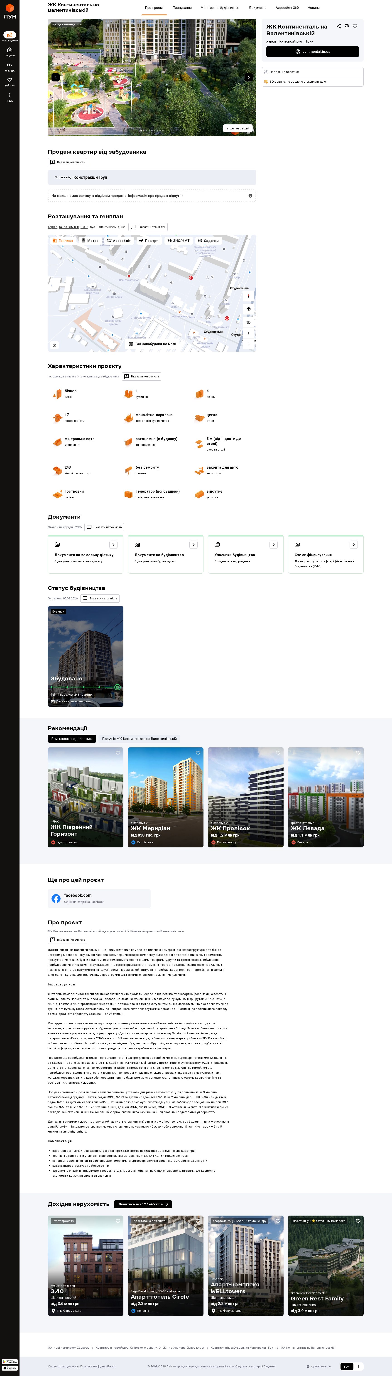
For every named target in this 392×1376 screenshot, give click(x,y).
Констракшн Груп (90, 177)
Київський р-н (290, 41)
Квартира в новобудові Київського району (126, 1347)
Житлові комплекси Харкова (68, 1347)
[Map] (152, 293)
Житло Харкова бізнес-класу (183, 1347)
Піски (308, 41)
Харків (271, 41)
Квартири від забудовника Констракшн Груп (242, 1347)
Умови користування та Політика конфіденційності (82, 1366)
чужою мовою (321, 1366)
